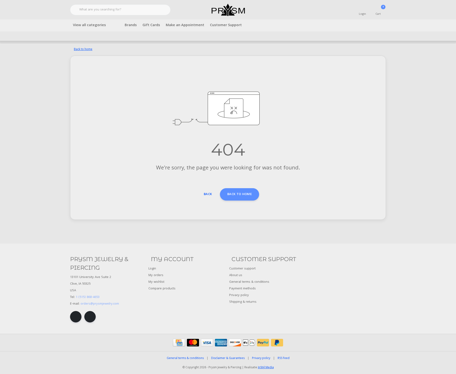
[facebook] (75, 316)
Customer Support (226, 25)
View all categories (89, 25)
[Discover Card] (235, 342)
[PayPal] (263, 342)
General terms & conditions (185, 358)
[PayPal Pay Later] (277, 342)
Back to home (239, 194)
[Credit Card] (179, 342)
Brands (131, 25)
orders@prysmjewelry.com (100, 304)
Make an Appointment (185, 25)
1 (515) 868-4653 (88, 297)
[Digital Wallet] (249, 342)
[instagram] (90, 316)
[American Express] (221, 342)
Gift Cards (151, 25)
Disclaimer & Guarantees (228, 358)
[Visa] (207, 342)
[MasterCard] (193, 342)
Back (208, 194)
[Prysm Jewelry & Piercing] (228, 10)
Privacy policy (261, 358)
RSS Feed (284, 358)
